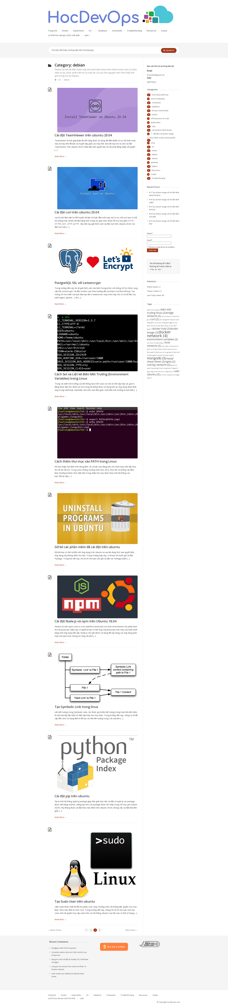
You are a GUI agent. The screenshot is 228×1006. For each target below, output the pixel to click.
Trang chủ (52, 30)
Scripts (164, 30)
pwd (149, 368)
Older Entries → (131, 930)
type (175, 368)
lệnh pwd (151, 352)
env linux (151, 343)
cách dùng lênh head (167, 320)
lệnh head (159, 349)
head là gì (160, 343)
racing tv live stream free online (64, 966)
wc (162, 375)
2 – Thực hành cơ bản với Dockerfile (161, 137)
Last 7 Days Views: (154, 295)
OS (90, 30)
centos (154, 150)
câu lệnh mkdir (164, 326)
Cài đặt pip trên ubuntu (72, 796)
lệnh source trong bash (165, 352)
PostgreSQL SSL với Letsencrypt (78, 283)
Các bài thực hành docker (162, 130)
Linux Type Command (169, 346)
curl (154, 319)
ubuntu (155, 158)
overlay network (158, 365)
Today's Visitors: (153, 291)
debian (67, 79)
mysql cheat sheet (160, 360)
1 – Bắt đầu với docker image (162, 134)
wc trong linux (170, 375)
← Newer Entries (54, 930)
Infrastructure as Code (160, 118)
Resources (151, 30)
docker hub (161, 328)
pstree (173, 365)
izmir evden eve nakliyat (61, 973)
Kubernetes (78, 30)
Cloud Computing (158, 98)
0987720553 (151, 82)
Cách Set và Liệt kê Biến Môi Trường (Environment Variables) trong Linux (91, 376)
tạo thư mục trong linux (164, 371)
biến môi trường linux (159, 311)
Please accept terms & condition (162, 247)
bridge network (160, 314)
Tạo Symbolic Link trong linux (76, 707)
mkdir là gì (169, 355)
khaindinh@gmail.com (156, 75)
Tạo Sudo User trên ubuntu (75, 901)
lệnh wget (153, 355)
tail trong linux (167, 368)
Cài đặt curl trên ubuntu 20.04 (77, 212)
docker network (159, 333)
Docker (65, 30)
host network (158, 344)
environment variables (162, 339)
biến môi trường (153, 310)
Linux (153, 143)
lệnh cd (150, 349)
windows (154, 162)
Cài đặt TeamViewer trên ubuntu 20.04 (83, 135)
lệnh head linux (170, 349)
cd (163, 316)
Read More (60, 156)
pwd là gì (156, 368)
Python (154, 166)
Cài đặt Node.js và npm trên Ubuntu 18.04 (85, 621)
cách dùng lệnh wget (166, 323)
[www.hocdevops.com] (111, 16)
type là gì (151, 371)
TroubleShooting (134, 30)
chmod (168, 316)
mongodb (156, 358)
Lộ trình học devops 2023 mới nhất (64, 35)
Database (102, 30)
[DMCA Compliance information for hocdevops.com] (149, 946)
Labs (86, 35)
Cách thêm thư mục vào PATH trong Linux (86, 461)
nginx (170, 361)
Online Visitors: (153, 287)
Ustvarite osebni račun (60, 952)
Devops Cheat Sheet (160, 110)
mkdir (161, 355)
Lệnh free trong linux (68, 948)
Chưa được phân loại (160, 95)
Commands (117, 30)
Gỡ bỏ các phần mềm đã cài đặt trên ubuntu (87, 547)
